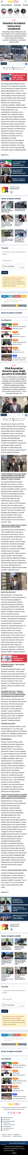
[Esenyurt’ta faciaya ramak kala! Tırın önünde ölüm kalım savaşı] (7, 955)
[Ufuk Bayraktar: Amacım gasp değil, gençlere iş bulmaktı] (14, 404)
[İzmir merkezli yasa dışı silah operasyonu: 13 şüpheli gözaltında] (21, 970)
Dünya (14, 355)
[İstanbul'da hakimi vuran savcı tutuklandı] (14, 53)
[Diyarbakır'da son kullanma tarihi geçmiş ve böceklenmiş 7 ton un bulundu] (7, 970)
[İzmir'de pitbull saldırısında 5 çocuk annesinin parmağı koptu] (7, 218)
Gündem (15, 324)
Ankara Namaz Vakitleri (9, 1121)
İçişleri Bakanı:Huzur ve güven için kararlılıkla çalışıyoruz (19, 335)
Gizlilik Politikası (6, 1136)
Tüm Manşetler (7, 1126)
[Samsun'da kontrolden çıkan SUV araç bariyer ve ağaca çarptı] (7, 233)
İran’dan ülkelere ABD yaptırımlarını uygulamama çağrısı (19, 328)
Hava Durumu (6, 1119)
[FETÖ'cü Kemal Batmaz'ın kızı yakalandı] (21, 218)
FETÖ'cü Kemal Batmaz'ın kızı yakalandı (19, 224)
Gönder (4, 272)
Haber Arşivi (6, 1130)
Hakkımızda (17, 1134)
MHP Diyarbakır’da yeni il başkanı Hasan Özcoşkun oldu (18, 351)
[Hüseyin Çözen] (5, 190)
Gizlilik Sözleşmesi (17, 1136)
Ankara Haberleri (6, 5)
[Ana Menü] (1, 1)
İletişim (10, 1134)
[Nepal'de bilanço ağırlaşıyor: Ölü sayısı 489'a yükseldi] (7, 204)
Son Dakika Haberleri (8, 1128)
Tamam (14, 1153)
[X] (11, 1113)
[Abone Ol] (26, 64)
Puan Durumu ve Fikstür (9, 1124)
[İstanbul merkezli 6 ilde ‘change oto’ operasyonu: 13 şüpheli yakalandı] (21, 233)
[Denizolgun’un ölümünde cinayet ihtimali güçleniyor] (7, 942)
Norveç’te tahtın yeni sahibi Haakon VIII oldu (19, 359)
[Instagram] (17, 1113)
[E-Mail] (11, 192)
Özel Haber (17, 5)
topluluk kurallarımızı (15, 277)
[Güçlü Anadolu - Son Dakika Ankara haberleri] (13, 1)
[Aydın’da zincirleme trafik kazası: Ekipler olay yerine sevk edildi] (21, 955)
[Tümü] (26, 320)
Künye (4, 1134)
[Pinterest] (14, 1113)
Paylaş (4, 63)
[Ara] (25, 2)
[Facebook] (8, 1113)
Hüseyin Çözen (7, 67)
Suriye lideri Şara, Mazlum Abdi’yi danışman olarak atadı (20, 343)
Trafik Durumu (6, 1123)
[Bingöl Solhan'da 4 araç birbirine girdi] (21, 204)
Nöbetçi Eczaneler (8, 1117)
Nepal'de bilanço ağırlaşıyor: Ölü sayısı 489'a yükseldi (7, 210)
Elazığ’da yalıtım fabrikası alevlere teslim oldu (19, 948)
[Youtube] (19, 1113)
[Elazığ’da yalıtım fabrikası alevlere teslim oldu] (21, 942)
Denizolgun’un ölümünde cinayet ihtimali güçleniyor (6, 948)
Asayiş (14, 20)
